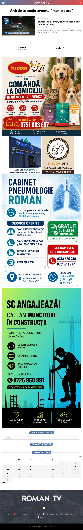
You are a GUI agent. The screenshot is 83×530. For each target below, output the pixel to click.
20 (41, 473)
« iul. (4, 482)
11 (19, 470)
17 (8, 473)
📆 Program (48, 514)
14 (53, 470)
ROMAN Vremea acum (41, 48)
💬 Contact (43, 517)
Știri (9, 514)
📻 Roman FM (70, 514)
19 (30, 473)
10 (8, 470)
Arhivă (59, 514)
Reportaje (26, 514)
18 (19, 473)
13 (41, 470)
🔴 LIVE (16, 514)
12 (30, 470)
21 (53, 473)
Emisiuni (37, 514)
